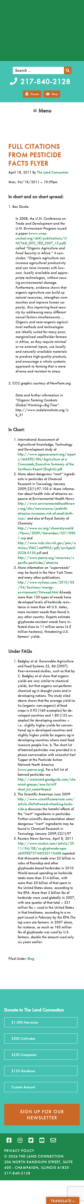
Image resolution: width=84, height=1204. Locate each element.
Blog (31, 958)
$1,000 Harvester (24, 1022)
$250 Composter (24, 1054)
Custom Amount (23, 1087)
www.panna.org (31, 769)
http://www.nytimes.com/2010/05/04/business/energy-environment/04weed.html (46, 587)
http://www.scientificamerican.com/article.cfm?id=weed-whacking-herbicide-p (46, 804)
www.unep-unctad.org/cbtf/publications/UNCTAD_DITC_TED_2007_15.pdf (41, 238)
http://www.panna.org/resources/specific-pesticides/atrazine (46, 560)
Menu (45, 110)
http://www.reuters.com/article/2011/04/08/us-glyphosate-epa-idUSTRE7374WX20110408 (46, 848)
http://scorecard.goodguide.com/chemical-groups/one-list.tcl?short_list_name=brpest (47, 784)
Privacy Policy (19, 1150)
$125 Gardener (23, 1070)
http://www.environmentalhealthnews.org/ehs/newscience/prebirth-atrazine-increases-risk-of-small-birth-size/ (46, 511)
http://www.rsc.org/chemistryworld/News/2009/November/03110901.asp (46, 533)
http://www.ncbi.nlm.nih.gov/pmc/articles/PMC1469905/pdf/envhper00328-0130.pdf (47, 547)
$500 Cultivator (23, 1038)
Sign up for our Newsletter (42, 1115)
